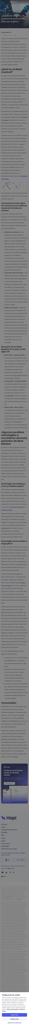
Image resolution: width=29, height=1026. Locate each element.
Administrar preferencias (14, 1022)
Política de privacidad (12, 1009)
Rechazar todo (15, 1019)
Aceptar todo (14, 1015)
